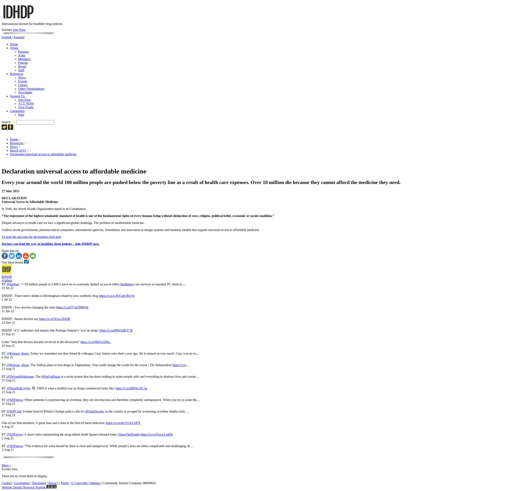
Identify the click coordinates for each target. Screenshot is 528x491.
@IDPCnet (14, 411)
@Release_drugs (18, 353)
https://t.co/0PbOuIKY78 (116, 330)
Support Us (17, 96)
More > (6, 465)
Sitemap (95, 483)
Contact (7, 483)
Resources (16, 74)
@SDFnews (15, 400)
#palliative (127, 284)
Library (23, 85)
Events (22, 81)
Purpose (23, 51)
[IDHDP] (18, 20)
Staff (21, 70)
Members (24, 59)
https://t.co (179, 365)
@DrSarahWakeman (20, 376)
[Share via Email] (33, 258)
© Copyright (79, 483)
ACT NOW (26, 103)
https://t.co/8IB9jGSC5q (131, 388)
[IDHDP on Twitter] (5, 128)
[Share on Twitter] (12, 258)
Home (14, 44)
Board (22, 66)
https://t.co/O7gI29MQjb (72, 307)
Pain (21, 114)
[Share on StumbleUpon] (26, 258)
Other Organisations (31, 88)
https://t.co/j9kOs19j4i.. (95, 342)
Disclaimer (39, 483)
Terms (65, 483)
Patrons (23, 62)
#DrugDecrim (94, 411)
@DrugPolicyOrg (18, 388)
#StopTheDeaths (129, 434)
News (22, 77)
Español (19, 37)
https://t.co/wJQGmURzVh (117, 296)
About (14, 48)
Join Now (19, 30)
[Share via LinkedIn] (19, 258)
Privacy (53, 483)
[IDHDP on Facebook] (10, 128)
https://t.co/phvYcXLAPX (123, 423)
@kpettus (13, 284)
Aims (21, 55)
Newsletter (25, 92)
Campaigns (17, 111)
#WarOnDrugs (50, 376)
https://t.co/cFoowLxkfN (157, 434)
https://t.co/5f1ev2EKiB (54, 319)
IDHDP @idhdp (7, 278)
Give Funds (25, 107)
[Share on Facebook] (5, 258)
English (7, 37)
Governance (22, 483)
